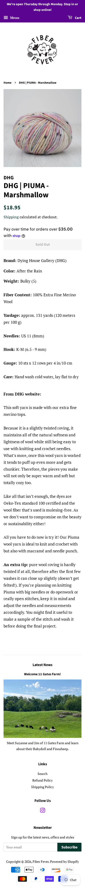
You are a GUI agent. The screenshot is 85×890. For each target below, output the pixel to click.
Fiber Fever (41, 861)
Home (8, 83)
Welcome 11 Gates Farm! (42, 674)
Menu (14, 17)
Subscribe (69, 847)
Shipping (11, 216)
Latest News (42, 664)
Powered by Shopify (64, 861)
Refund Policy (42, 780)
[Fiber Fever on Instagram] (42, 811)
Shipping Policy (42, 787)
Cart (77, 18)
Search (42, 773)
